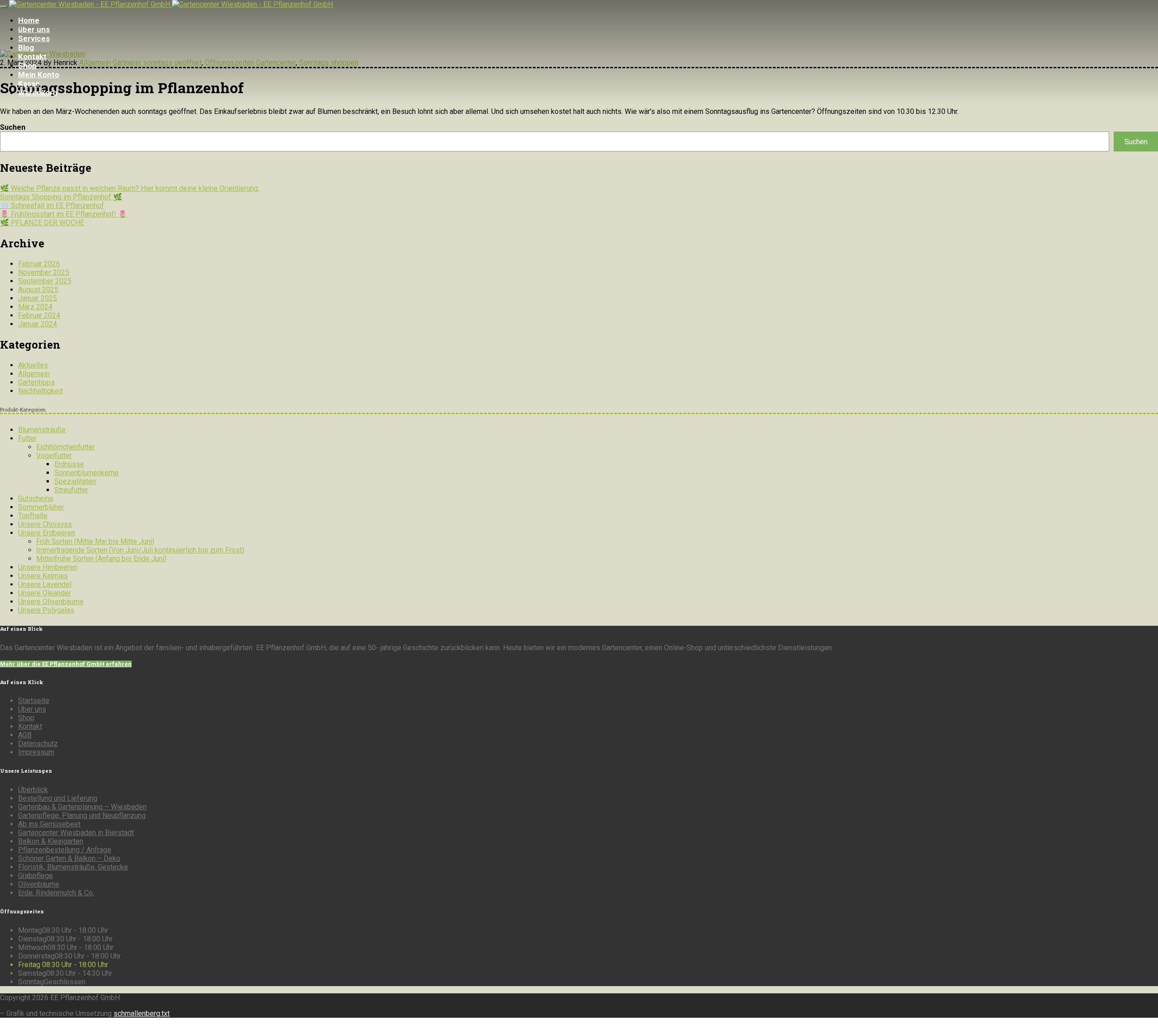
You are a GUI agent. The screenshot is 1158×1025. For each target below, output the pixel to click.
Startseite (33, 700)
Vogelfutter (54, 455)
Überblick (33, 789)
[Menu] (3, 6)
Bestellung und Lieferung (57, 798)
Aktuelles (33, 365)
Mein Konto (38, 74)
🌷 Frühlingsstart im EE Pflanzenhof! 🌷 (63, 214)
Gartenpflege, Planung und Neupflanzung (82, 815)
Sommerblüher (41, 507)
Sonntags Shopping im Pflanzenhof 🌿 (61, 197)
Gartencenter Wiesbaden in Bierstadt (76, 832)
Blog (26, 47)
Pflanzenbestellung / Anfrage (64, 850)
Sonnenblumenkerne (86, 472)
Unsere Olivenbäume (51, 601)
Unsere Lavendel (44, 584)
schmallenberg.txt (142, 1013)
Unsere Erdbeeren (46, 533)
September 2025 (44, 281)
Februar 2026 (39, 264)
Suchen (12, 127)
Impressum (36, 752)
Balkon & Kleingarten (50, 841)
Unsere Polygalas (46, 610)
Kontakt (32, 56)
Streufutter (71, 490)
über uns (34, 29)
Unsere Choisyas (45, 524)
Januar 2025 (37, 298)
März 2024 (35, 306)
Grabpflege (35, 875)
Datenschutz (38, 743)
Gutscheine (35, 498)
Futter (27, 438)
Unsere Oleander (44, 593)
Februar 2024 (39, 315)
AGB (25, 735)
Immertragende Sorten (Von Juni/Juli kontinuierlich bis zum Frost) (140, 550)
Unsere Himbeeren (47, 567)
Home (28, 20)
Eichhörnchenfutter (65, 447)
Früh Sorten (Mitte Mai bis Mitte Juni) (95, 541)
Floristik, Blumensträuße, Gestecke (73, 867)
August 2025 (38, 289)
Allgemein (34, 373)
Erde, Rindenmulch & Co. (56, 892)
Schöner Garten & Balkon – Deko (69, 858)
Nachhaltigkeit (40, 391)
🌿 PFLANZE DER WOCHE (42, 222)
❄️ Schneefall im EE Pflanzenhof (52, 205)
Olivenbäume (38, 884)
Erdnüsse (69, 464)
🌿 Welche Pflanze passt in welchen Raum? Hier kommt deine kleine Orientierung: (129, 188)
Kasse (29, 83)
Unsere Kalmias (43, 576)
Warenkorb (37, 92)
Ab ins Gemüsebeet (49, 824)
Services (34, 38)
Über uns (32, 709)
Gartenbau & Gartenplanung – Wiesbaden (82, 807)
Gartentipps (36, 382)
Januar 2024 (37, 324)
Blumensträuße (42, 429)
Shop (27, 65)
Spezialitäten (75, 481)
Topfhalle (32, 515)
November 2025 (43, 272)
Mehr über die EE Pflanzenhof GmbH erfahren (66, 664)
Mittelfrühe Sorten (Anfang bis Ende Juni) (101, 558)
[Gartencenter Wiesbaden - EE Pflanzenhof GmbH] (171, 4)
